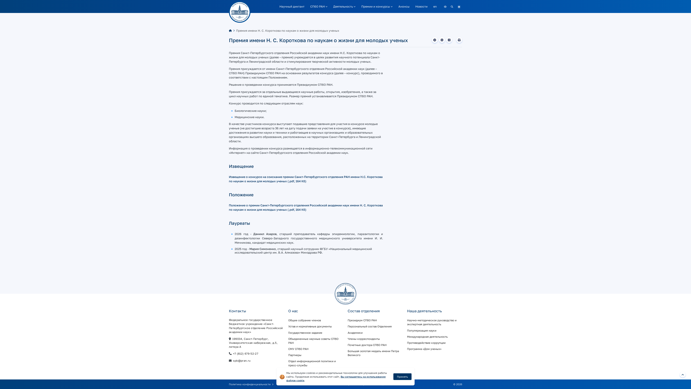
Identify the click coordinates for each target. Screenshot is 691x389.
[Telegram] (435, 40)
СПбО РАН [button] (318, 6)
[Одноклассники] (449, 40)
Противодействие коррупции (426, 342)
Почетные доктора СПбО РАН (367, 344)
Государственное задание (305, 332)
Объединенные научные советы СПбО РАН (313, 340)
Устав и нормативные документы (310, 326)
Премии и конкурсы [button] (376, 6)
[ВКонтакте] (442, 40)
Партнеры (294, 355)
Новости (421, 6)
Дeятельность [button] (343, 6)
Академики (355, 332)
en (435, 6)
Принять (402, 376)
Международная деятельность (427, 336)
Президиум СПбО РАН (362, 320)
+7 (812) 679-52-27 (245, 353)
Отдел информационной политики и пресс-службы (312, 363)
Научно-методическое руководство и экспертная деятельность (432, 322)
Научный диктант (291, 6)
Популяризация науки (421, 330)
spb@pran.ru (241, 360)
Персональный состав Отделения (370, 326)
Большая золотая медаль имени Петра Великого (373, 353)
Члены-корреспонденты (364, 338)
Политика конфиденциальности (250, 384)
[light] (459, 6)
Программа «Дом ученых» (424, 348)
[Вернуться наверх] (683, 374)
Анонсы (404, 6)
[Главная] (230, 30)
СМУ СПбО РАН (298, 348)
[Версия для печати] (459, 40)
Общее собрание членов (304, 320)
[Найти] (452, 6)
